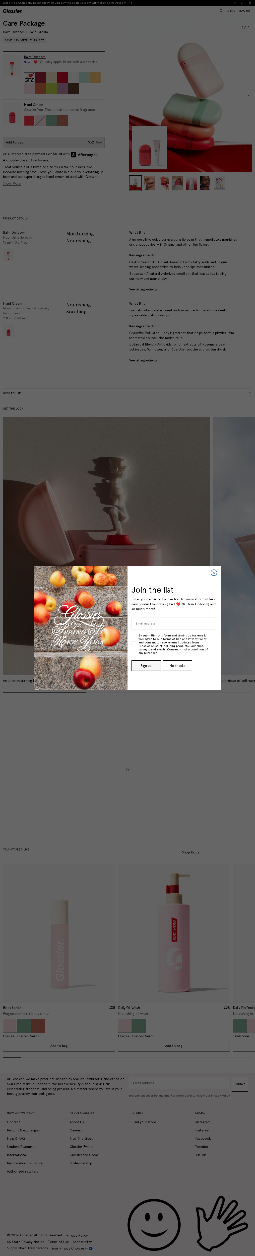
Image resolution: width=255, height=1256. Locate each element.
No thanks (177, 666)
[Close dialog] (214, 573)
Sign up (146, 666)
